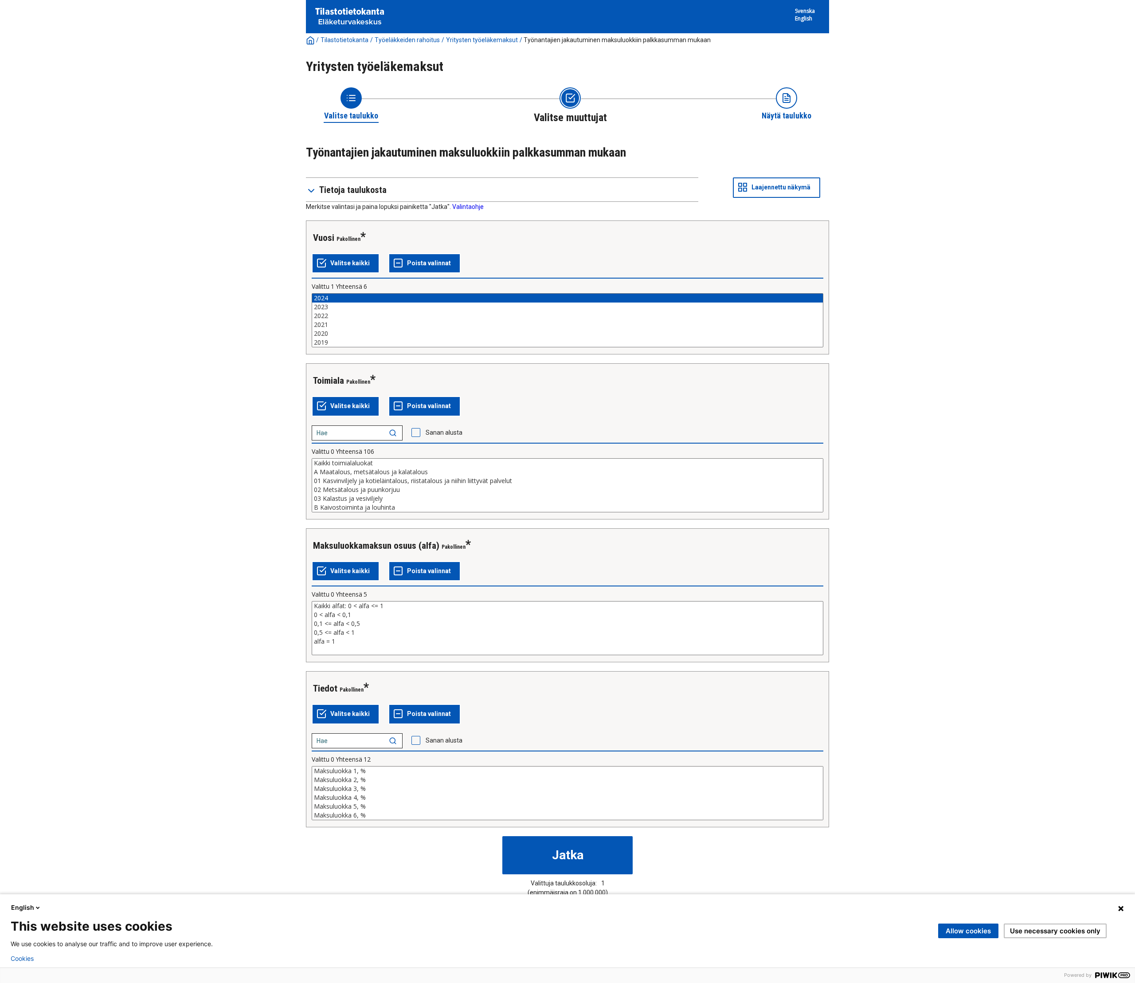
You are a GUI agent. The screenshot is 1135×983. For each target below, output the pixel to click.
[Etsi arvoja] (393, 432)
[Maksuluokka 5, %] (567, 806)
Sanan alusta (444, 432)
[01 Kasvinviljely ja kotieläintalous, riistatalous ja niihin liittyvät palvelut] (567, 480)
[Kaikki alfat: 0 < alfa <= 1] (567, 606)
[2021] (567, 324)
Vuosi (323, 237)
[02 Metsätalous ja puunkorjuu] (567, 489)
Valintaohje (468, 206)
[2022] (567, 315)
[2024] (567, 298)
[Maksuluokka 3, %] (567, 788)
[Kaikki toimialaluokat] (567, 463)
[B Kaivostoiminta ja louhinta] (567, 507)
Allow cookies (968, 931)
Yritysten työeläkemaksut (482, 39)
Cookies (22, 958)
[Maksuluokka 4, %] (567, 797)
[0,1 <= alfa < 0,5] (567, 623)
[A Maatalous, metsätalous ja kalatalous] (567, 472)
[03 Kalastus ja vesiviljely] (567, 498)
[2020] (567, 333)
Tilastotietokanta (344, 39)
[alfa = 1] (567, 641)
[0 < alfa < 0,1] (567, 614)
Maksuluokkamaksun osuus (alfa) (376, 545)
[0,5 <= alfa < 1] (567, 632)
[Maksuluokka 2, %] (567, 779)
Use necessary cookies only (1055, 931)
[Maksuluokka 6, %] (567, 815)
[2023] (567, 307)
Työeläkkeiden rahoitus (407, 39)
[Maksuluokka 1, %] (567, 771)
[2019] (567, 342)
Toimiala (328, 380)
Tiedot (325, 688)
